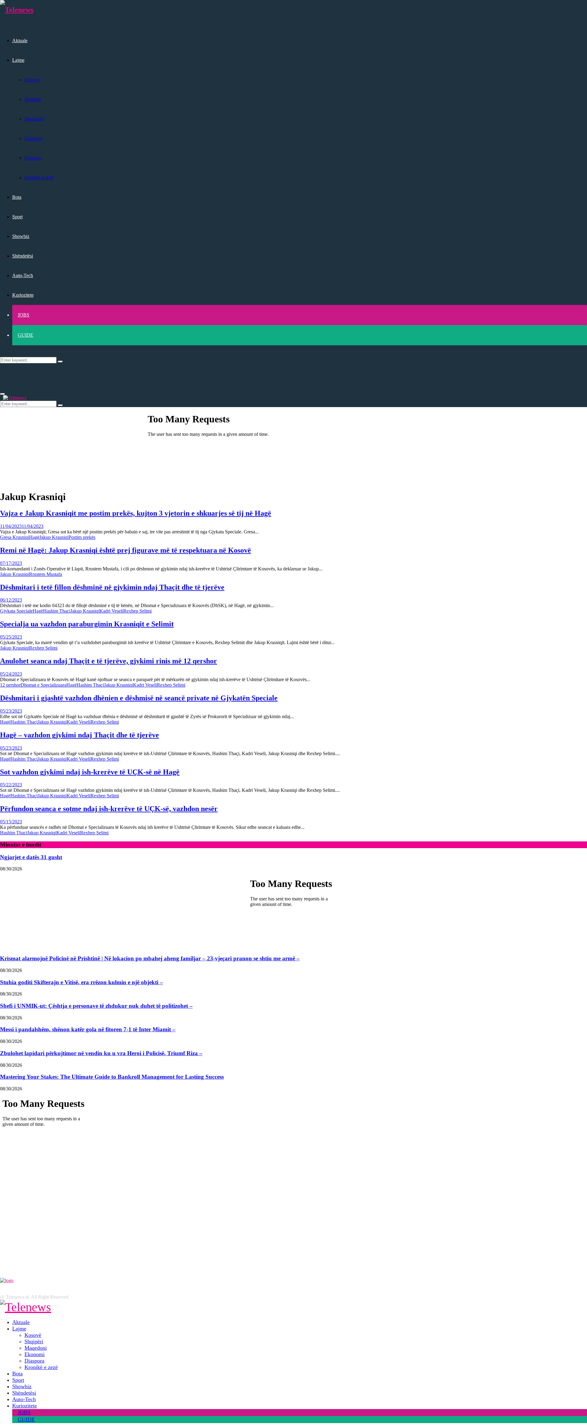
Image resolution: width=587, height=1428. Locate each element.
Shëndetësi (22, 255)
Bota (16, 197)
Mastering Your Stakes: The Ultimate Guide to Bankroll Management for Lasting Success (112, 1077)
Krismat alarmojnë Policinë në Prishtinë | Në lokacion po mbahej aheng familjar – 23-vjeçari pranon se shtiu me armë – (150, 958)
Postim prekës (81, 537)
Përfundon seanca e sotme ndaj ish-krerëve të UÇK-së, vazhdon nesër (109, 809)
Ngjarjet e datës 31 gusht (31, 857)
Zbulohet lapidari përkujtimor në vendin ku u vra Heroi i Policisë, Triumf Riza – (101, 1053)
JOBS (23, 314)
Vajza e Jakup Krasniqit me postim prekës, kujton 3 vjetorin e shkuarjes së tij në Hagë (135, 513)
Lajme (18, 60)
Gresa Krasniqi (14, 537)
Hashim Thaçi (56, 611)
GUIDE (25, 335)
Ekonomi (33, 138)
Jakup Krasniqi (53, 537)
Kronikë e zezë (39, 177)
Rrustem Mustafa (45, 574)
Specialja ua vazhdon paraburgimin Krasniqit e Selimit (87, 624)
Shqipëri (32, 99)
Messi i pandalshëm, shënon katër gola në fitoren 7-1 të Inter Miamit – (87, 1029)
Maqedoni (34, 118)
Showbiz (20, 236)
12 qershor (10, 685)
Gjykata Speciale (16, 611)
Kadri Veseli (111, 611)
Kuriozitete (23, 295)
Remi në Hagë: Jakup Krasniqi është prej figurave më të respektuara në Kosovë (125, 550)
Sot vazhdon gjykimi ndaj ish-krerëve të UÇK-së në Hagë (89, 772)
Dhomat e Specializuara (43, 685)
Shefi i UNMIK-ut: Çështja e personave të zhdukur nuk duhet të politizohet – (96, 1006)
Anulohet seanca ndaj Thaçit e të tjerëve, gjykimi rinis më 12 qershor (108, 661)
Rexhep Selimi (137, 611)
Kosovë (31, 79)
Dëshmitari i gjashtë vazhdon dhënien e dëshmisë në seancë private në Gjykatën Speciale (139, 698)
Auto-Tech (22, 275)
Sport (17, 216)
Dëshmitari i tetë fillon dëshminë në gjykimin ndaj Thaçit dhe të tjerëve (112, 587)
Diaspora (33, 158)
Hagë (34, 537)
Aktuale (20, 40)
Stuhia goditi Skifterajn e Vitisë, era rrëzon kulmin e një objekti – (81, 982)
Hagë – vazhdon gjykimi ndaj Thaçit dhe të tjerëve (79, 735)
